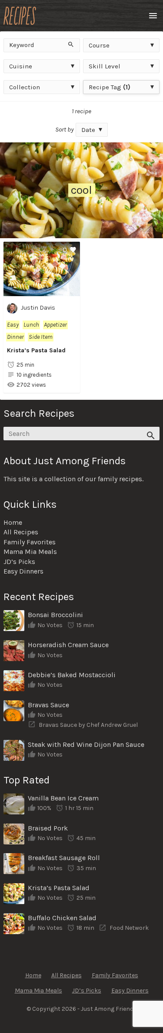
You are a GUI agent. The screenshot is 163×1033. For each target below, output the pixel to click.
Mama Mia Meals (30, 551)
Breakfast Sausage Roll (64, 858)
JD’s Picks (19, 561)
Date (88, 130)
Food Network (129, 928)
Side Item (41, 337)
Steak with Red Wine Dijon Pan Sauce (86, 744)
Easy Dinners (23, 571)
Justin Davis (38, 308)
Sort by (64, 129)
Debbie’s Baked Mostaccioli (72, 675)
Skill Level (104, 66)
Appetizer (55, 324)
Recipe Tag (109, 87)
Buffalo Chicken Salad (62, 918)
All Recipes (20, 532)
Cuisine (20, 66)
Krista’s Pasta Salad (36, 350)
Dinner (15, 337)
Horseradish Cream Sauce (68, 645)
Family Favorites (29, 542)
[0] (41, 291)
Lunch (31, 324)
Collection (24, 87)
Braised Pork (48, 828)
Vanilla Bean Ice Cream (63, 798)
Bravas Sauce (48, 705)
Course (99, 45)
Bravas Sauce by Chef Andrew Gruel (88, 725)
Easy (13, 324)
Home (12, 522)
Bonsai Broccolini (55, 615)
